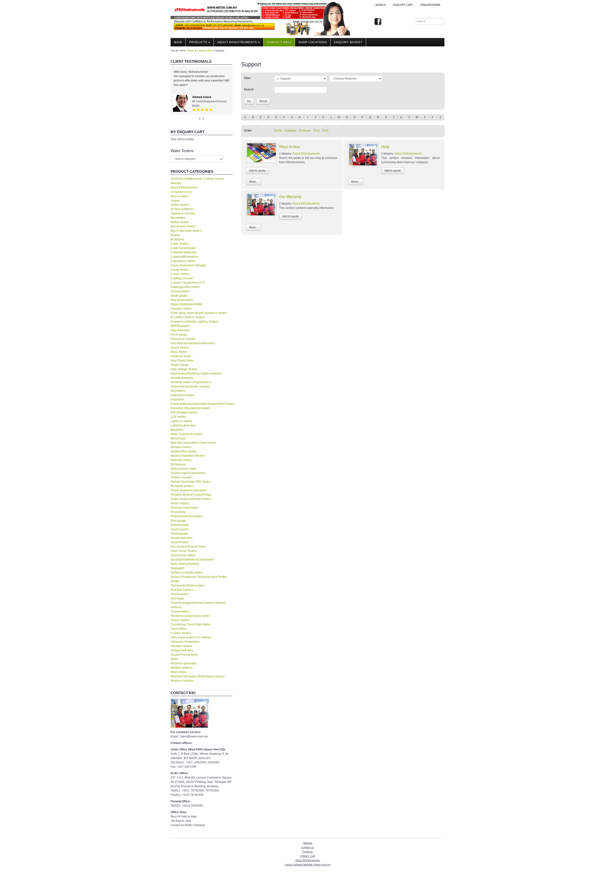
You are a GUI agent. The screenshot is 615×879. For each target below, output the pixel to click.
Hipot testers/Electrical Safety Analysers (196, 373)
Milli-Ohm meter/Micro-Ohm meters (193, 442)
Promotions (178, 512)
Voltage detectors (182, 650)
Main (178, 42)
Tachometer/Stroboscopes (188, 585)
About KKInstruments (237, 42)
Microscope (178, 438)
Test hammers (180, 594)
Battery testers (180, 222)
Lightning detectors (183, 425)
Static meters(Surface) (185, 564)
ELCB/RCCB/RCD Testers (188, 317)
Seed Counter (180, 529)
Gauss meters (180, 347)
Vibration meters (181, 646)
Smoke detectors (181, 538)
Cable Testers (180, 243)
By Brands (177, 239)
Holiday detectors (182, 378)
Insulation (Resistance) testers (190, 408)
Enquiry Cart (307, 855)
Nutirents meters (181, 460)
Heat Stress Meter (182, 360)
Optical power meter (184, 468)
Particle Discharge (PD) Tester (190, 481)
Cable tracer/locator (183, 248)
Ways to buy (289, 147)
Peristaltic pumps (182, 486)
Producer (305, 130)
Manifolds (177, 429)
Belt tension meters (183, 226)
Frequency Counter (183, 339)
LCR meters (178, 416)
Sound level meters (183, 555)
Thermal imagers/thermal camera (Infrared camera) (198, 605)
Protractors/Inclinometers (187, 516)
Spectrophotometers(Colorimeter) (192, 559)
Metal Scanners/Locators (187, 434)
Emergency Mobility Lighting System (194, 321)
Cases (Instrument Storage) (188, 265)
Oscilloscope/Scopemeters (188, 473)
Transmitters (179, 628)
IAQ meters (178, 391)
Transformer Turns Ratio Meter (190, 624)
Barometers (178, 217)
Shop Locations (180, 196)
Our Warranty (290, 197)
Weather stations (181, 667)
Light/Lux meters (181, 421)
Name (278, 130)
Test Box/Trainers (182, 590)
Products (198, 42)
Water (174, 659)
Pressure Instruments (184, 507)
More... (253, 181)
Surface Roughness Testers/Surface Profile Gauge (199, 579)
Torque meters (180, 620)
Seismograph (179, 533)
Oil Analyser (178, 464)
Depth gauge (179, 295)
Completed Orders (181, 191)
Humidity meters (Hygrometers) (191, 382)
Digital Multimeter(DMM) (186, 304)
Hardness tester (181, 356)
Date (325, 130)
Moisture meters (181, 447)
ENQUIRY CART (403, 4)
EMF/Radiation (180, 326)
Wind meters (179, 672)
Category (290, 130)
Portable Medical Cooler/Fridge (191, 494)
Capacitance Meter (183, 261)
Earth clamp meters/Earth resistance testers (199, 313)
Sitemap (307, 843)
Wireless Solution (182, 680)
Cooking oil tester (182, 278)
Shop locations (312, 42)
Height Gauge (180, 365)
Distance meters (181, 308)
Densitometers (180, 291)
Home (190, 50)
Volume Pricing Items (184, 654)
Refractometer (180, 525)
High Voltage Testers (184, 369)
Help (385, 147)
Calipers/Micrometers (184, 256)
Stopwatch (177, 568)
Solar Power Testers (184, 551)
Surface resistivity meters (187, 572)
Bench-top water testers (186, 230)
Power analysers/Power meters (191, 499)
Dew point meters (182, 300)
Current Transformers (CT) (188, 282)
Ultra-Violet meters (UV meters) (191, 637)
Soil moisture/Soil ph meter (188, 546)
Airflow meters (180, 204)
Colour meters (180, 274)
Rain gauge (178, 520)
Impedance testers (183, 395)
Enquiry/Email (430, 4)
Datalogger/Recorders (185, 287)
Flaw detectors (180, 330)
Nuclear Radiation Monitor (188, 455)
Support (175, 200)
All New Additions (182, 209)
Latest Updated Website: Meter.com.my (308, 864)
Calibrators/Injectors (184, 252)
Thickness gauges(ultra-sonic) (190, 615)
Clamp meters (180, 269)
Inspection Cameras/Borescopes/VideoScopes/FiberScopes (202, 401)
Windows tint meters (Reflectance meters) (198, 676)
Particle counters (181, 477)
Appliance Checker (183, 213)
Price (316, 130)
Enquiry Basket (348, 42)
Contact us (307, 847)
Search (380, 4)
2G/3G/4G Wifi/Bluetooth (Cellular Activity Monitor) (197, 181)
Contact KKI (278, 42)
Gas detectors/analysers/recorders (193, 343)
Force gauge (179, 334)
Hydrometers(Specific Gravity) (190, 386)
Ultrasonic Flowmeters (185, 641)
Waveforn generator (184, 663)
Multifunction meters (184, 451)
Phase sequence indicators (188, 490)
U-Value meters (181, 633)
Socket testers (180, 542)
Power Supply (180, 503)
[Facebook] (378, 22)
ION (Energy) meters (184, 412)
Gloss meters (179, 352)
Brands (175, 235)
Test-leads (177, 598)
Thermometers (180, 611)
